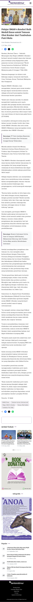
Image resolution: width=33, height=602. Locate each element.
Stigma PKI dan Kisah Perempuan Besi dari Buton (19, 568)
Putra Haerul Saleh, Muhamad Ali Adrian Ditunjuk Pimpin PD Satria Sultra (18, 555)
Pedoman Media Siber (16, 589)
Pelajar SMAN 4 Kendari (8, 405)
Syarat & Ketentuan (17, 595)
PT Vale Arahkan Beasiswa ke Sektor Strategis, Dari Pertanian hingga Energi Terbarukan (16, 138)
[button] (29, 3)
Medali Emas (5, 402)
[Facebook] (5, 49)
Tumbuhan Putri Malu (8, 407)
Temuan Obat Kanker (22, 405)
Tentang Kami (16, 587)
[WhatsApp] (13, 49)
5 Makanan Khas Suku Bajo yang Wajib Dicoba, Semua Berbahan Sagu (18, 548)
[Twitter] (9, 49)
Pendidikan (6, 22)
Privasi (16, 593)
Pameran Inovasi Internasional (19, 402)
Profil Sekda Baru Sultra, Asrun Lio (17, 562)
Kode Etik (16, 591)
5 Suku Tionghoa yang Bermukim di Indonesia (17, 575)
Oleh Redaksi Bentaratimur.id (11, 42)
